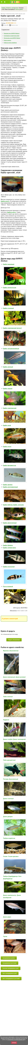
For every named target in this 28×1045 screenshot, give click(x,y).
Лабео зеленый (8, 696)
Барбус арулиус (8, 485)
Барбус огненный (8, 308)
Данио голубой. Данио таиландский (14, 739)
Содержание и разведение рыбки (11, 35)
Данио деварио (8, 816)
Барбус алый (7, 425)
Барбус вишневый (8, 264)
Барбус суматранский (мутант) (12, 328)
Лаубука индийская (9, 838)
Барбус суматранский (9, 408)
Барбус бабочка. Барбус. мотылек (13, 505)
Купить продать (7, 40)
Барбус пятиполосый (9, 287)
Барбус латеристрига (9, 548)
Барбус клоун (7, 446)
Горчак (5, 936)
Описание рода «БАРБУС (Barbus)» (12, 33)
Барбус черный (7, 388)
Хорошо (14, 1042)
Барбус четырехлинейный (11, 348)
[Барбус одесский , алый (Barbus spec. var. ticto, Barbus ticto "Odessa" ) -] (12, 175)
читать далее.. (19, 9)
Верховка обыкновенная (10, 651)
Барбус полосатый (9, 567)
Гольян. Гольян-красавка (10, 856)
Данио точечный (8, 798)
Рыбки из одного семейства (10, 42)
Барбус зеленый (8, 367)
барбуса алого (5, 201)
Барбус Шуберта (8, 545)
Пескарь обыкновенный (10, 779)
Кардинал (6, 720)
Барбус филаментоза (9, 465)
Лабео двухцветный (9, 760)
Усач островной (8, 586)
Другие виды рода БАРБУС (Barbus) (12, 38)
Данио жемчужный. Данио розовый (14, 677)
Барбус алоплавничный (10, 487)
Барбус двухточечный (9, 523)
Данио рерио (7, 917)
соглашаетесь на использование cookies (16, 1039)
